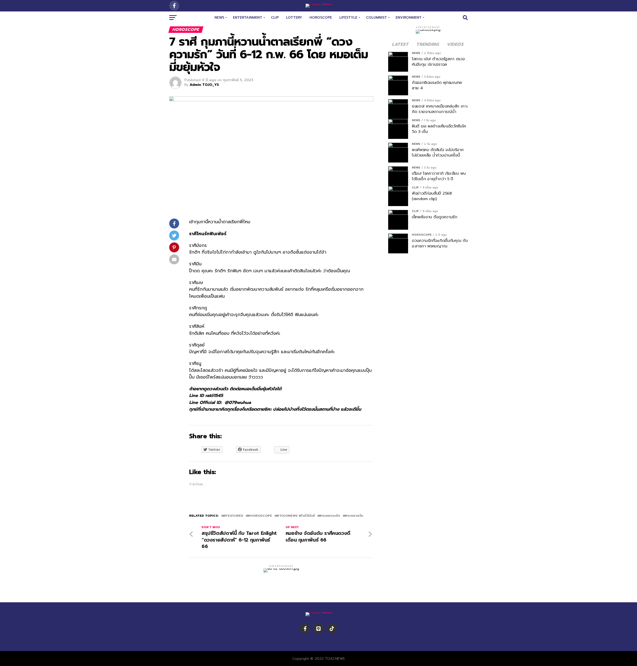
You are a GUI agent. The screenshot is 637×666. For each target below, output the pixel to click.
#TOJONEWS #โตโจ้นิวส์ (295, 515)
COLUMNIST (376, 17)
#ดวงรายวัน (354, 515)
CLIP (275, 17)
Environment (409, 17)
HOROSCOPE (321, 17)
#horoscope (260, 515)
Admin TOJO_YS (204, 84)
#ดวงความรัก (329, 515)
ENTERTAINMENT (247, 17)
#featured (233, 515)
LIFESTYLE (348, 17)
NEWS (219, 17)
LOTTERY (294, 17)
